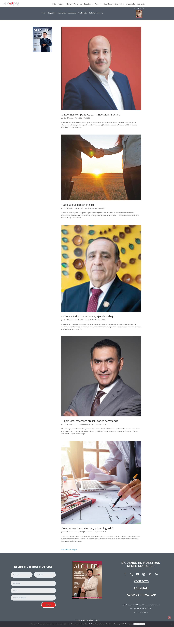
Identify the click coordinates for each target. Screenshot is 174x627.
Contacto (141, 581)
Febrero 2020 (101, 424)
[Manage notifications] (169, 617)
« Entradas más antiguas (69, 549)
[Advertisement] (42, 85)
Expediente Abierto (90, 208)
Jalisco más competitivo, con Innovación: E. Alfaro (90, 114)
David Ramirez (68, 118)
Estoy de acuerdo (139, 624)
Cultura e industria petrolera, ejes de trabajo (87, 316)
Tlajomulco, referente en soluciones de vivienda (89, 421)
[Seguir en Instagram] (144, 574)
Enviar (48, 605)
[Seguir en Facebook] (125, 574)
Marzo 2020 (101, 208)
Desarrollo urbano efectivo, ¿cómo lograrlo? (87, 528)
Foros (97, 4)
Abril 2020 (87, 118)
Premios (87, 4)
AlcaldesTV (130, 4)
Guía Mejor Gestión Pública (114, 4)
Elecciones (62, 13)
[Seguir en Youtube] (137, 574)
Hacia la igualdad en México (78, 205)
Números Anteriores (74, 4)
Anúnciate (141, 4)
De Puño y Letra (94, 13)
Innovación (72, 13)
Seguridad (51, 13)
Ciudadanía (82, 13)
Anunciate (141, 588)
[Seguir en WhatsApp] (156, 574)
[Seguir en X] (131, 574)
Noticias (61, 4)
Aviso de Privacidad (141, 594)
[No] (171, 624)
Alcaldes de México (81, 620)
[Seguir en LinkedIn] (150, 574)
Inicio (54, 4)
